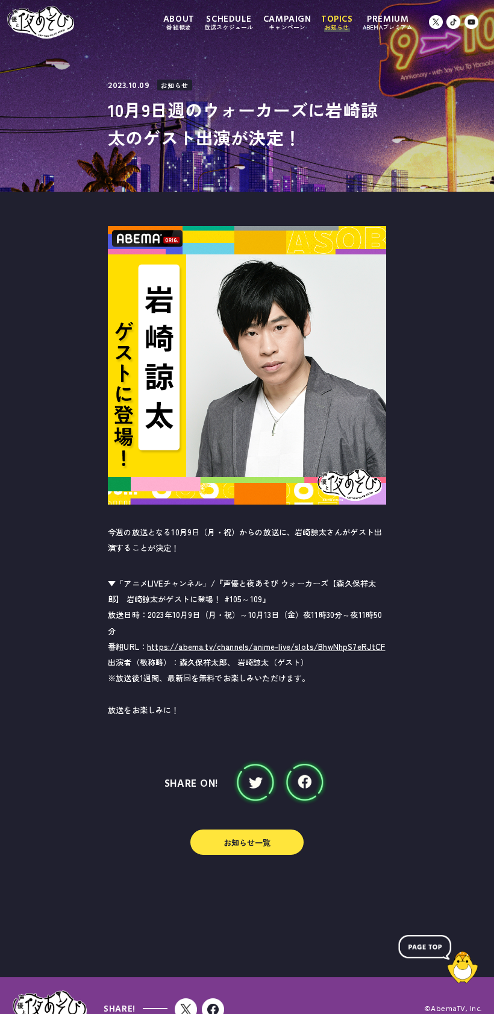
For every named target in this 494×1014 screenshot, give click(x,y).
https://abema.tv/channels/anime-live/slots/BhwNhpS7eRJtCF (266, 646)
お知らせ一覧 (247, 842)
